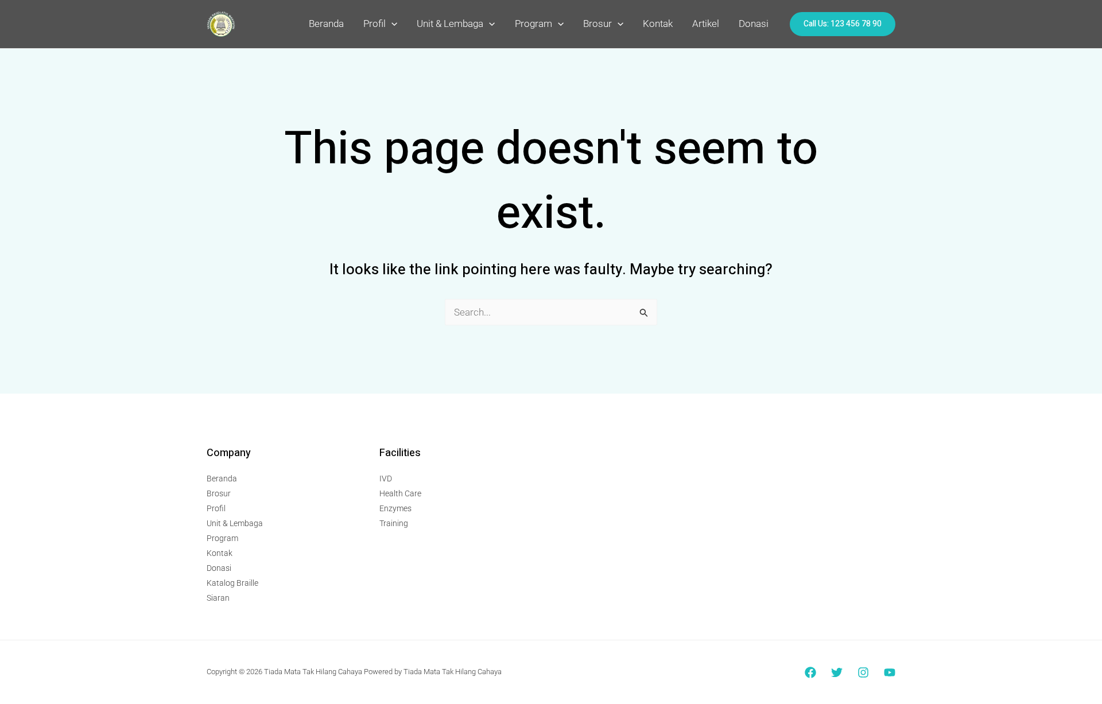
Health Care (400, 493)
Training (393, 523)
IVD (385, 478)
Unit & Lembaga (450, 23)
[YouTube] (889, 672)
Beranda (326, 23)
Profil (374, 23)
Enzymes (395, 508)
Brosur (597, 23)
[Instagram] (863, 672)
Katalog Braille (232, 583)
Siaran (218, 597)
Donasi (754, 23)
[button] (391, 23)
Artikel (705, 23)
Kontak (658, 23)
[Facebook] (810, 672)
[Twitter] (837, 672)
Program (533, 23)
